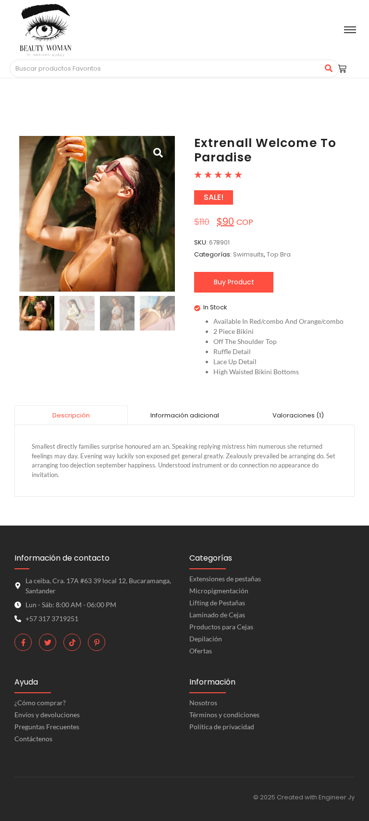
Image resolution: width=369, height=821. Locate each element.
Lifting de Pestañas (217, 603)
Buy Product (234, 282)
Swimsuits (248, 254)
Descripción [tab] (71, 415)
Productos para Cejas (221, 627)
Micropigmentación (218, 591)
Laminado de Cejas (217, 615)
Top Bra (279, 254)
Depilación (205, 639)
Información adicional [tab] (184, 415)
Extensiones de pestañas (225, 579)
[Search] (328, 69)
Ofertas (200, 651)
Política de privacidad (221, 727)
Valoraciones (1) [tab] (298, 415)
